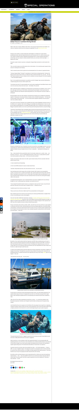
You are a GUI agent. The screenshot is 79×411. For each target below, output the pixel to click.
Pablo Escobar (31, 373)
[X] (1, 201)
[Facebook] (1, 198)
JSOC (27, 373)
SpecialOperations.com (39, 5)
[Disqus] (31, 388)
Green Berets (17, 373)
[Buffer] (1, 209)
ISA (24, 373)
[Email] (1, 212)
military (44, 252)
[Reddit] (1, 204)
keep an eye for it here (42, 48)
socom (39, 373)
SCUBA (36, 373)
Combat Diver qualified (26, 112)
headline (22, 373)
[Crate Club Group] (39, 406)
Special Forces (44, 373)
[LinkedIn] (1, 207)
